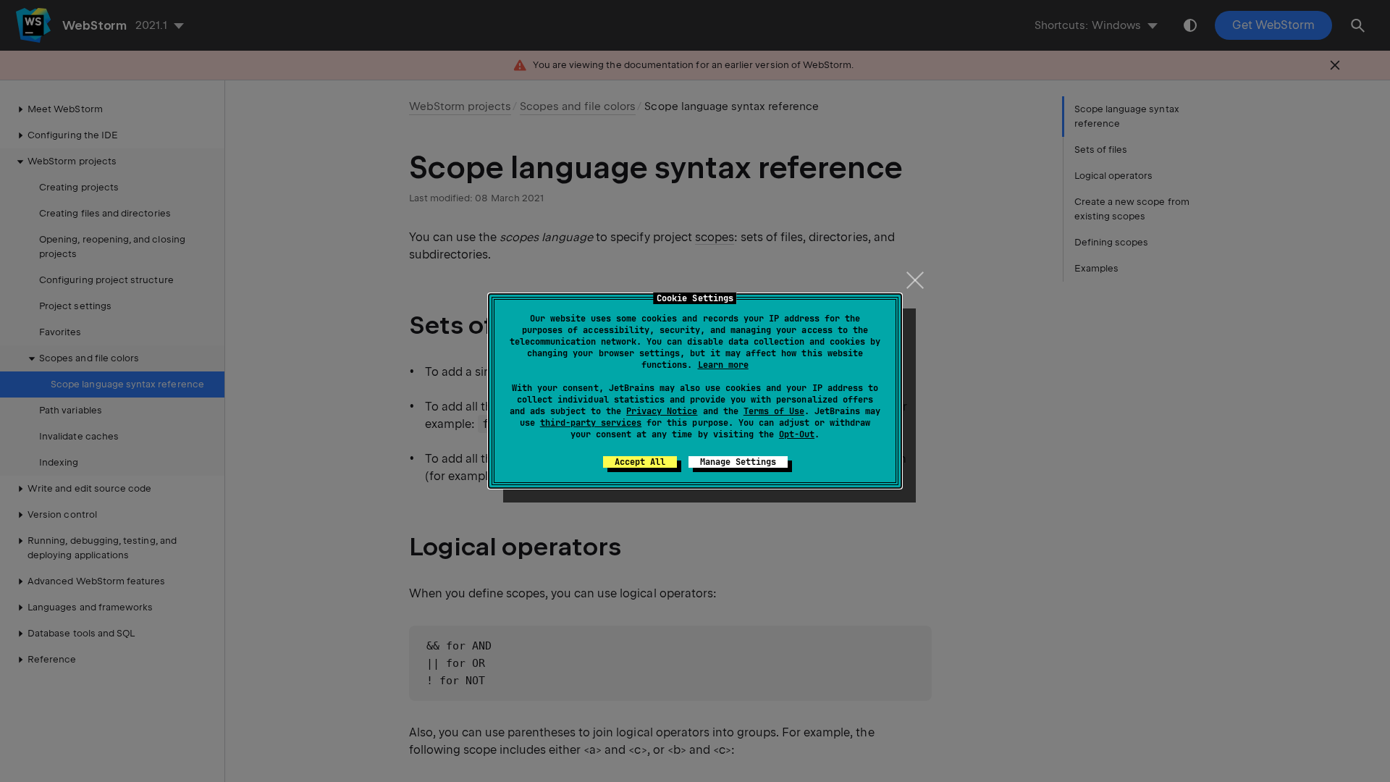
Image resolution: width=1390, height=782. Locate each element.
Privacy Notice (661, 411)
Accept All (640, 462)
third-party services (590, 423)
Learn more (723, 365)
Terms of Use (774, 411)
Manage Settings (738, 462)
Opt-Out (796, 434)
